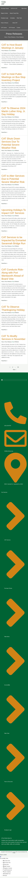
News (2, 82)
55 (18, 367)
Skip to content (3, 854)
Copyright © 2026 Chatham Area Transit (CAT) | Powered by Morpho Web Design (14, 852)
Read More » (4, 67)
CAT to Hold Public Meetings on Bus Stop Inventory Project (13, 77)
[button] (0, 856)
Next (15, 369)
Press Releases (5, 50)
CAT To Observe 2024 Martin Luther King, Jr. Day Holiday (13, 111)
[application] (17, 8)
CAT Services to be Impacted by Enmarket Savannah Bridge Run (13, 240)
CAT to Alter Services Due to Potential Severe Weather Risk (13, 178)
